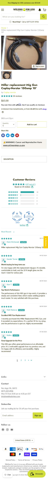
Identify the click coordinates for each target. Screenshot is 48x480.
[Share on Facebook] (3, 135)
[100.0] (17, 216)
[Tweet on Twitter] (8, 135)
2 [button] (21, 360)
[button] (7, 96)
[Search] (43, 16)
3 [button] (25, 360)
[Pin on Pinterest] (17, 135)
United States (23, 440)
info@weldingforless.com (10, 396)
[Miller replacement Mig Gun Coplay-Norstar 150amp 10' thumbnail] (6, 75)
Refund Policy (10, 460)
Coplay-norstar (10, 92)
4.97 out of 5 (30, 184)
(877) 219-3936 (7, 391)
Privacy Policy (37, 460)
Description (8, 159)
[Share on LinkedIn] (12, 135)
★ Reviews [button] (46, 242)
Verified (22, 225)
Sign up (38, 415)
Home (3, 28)
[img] (6, 238)
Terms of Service (24, 460)
